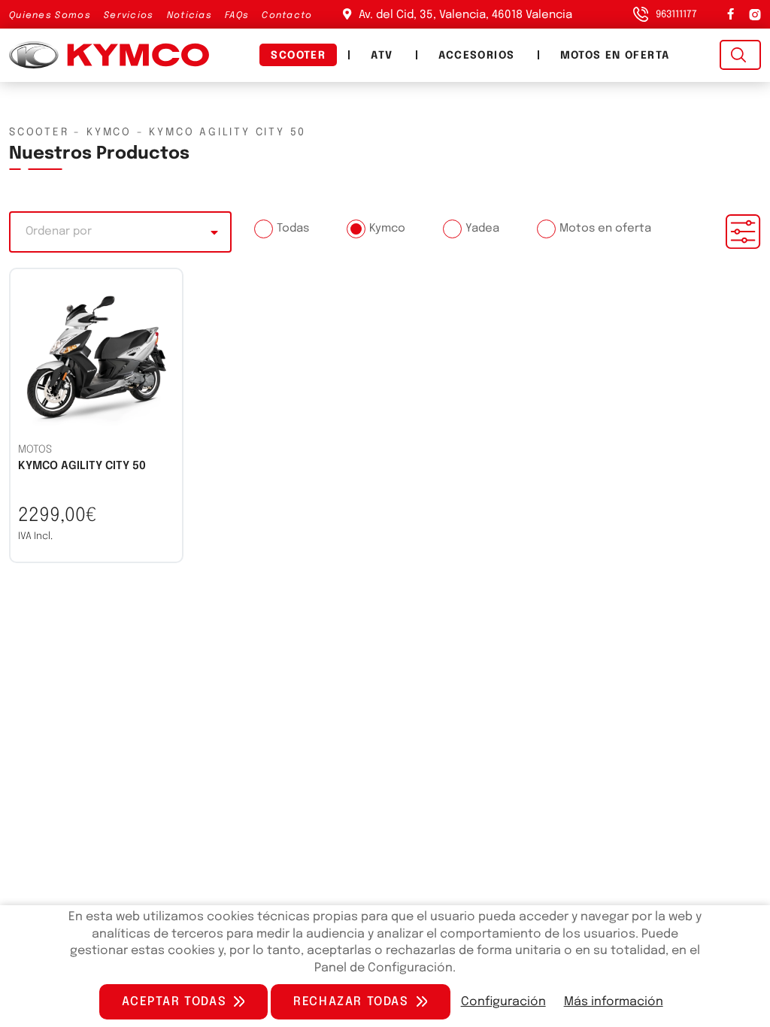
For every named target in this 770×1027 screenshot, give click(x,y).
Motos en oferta (615, 55)
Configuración (503, 1001)
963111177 (676, 15)
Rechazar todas (350, 1001)
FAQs (237, 15)
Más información (613, 1001)
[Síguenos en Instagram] (753, 14)
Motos (35, 449)
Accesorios (476, 55)
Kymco (387, 229)
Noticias (189, 15)
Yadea (482, 229)
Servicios (129, 15)
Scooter (298, 55)
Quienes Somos (50, 15)
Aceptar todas (174, 1001)
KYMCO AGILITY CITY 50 (82, 466)
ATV (382, 55)
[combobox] (120, 232)
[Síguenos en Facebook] (730, 14)
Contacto (287, 15)
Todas (293, 229)
